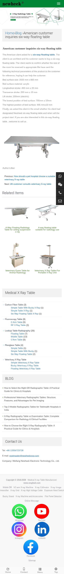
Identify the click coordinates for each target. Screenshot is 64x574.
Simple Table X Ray (20, 310)
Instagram (19, 538)
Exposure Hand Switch (54, 490)
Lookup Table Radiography (17, 330)
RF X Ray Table (18, 325)
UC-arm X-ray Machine (23, 487)
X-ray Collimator (42, 487)
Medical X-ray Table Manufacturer (42, 480)
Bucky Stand (8, 496)
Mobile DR (7, 487)
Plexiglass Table (12, 345)
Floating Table (17, 333)
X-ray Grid (14, 490)
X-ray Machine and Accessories (29, 496)
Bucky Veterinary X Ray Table (25, 365)
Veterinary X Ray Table (15, 359)
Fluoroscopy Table (13, 319)
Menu (40, 572)
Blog (18, 33)
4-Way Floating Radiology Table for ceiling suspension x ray (17, 229)
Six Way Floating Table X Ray (24, 313)
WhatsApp (19, 520)
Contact (24, 572)
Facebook (31, 556)
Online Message (32, 501)
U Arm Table (16, 339)
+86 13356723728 (14, 450)
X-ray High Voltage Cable (32, 490)
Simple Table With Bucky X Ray (25, 307)
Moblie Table (17, 336)
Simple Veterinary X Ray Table (25, 362)
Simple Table (17, 348)
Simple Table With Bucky (22, 351)
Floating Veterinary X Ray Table (25, 368)
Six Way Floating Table (21, 354)
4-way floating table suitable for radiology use (47, 228)
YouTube (41, 520)
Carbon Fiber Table (14, 304)
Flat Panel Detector (53, 496)
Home (9, 33)
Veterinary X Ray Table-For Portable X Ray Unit (47, 271)
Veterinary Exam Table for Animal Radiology (17, 271)
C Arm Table (16, 322)
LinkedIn (42, 538)
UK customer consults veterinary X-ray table (30, 184)
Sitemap (32, 560)
